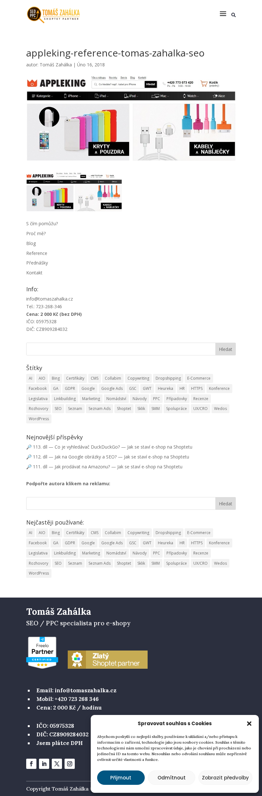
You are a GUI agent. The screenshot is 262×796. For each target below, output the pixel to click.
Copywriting (138, 378)
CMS (94, 378)
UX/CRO (200, 408)
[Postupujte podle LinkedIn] (44, 764)
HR (182, 388)
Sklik (141, 408)
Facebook (38, 388)
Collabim (113, 378)
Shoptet (124, 408)
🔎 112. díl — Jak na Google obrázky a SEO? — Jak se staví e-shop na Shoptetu (107, 457)
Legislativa (38, 398)
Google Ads (112, 388)
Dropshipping (168, 378)
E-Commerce (199, 378)
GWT (147, 388)
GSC (132, 388)
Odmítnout (172, 777)
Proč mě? (36, 233)
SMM (155, 408)
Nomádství (116, 398)
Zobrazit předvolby (225, 777)
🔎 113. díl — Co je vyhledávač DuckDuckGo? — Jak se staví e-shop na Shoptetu (109, 447)
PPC (156, 398)
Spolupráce (176, 408)
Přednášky (37, 263)
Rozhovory (38, 408)
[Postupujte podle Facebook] (31, 764)
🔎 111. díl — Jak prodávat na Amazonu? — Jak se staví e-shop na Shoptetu (104, 467)
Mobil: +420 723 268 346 (67, 699)
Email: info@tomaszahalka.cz (76, 690)
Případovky (176, 398)
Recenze (200, 398)
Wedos (220, 408)
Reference (36, 253)
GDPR (70, 388)
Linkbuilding (65, 398)
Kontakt (34, 273)
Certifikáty (75, 378)
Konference (219, 388)
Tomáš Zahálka (56, 65)
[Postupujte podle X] (57, 764)
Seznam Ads (100, 408)
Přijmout (120, 777)
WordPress (39, 418)
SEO (58, 408)
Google (88, 388)
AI (30, 378)
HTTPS (197, 388)
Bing (56, 378)
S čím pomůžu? (42, 223)
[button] (249, 723)
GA (55, 388)
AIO (42, 378)
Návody (140, 398)
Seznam (75, 408)
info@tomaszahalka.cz (49, 299)
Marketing (91, 398)
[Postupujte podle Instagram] (70, 764)
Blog (31, 243)
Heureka (165, 388)
